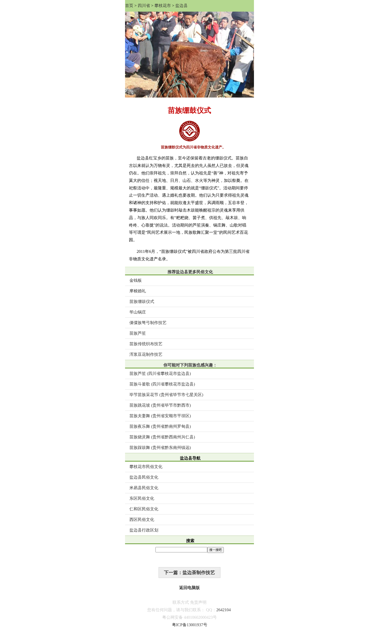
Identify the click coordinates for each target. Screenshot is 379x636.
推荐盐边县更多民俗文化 (190, 272)
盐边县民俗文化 (143, 477)
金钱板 (135, 280)
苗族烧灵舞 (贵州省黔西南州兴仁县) (162, 437)
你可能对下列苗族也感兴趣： (190, 365)
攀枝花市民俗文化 (145, 466)
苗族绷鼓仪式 (141, 301)
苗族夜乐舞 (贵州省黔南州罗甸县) (160, 426)
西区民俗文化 (141, 519)
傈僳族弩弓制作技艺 (148, 322)
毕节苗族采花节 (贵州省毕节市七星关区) (166, 394)
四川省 (144, 5)
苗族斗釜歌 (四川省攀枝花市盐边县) (162, 384)
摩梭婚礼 (137, 291)
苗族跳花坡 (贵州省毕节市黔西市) (160, 405)
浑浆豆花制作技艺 (145, 354)
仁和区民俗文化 (143, 509)
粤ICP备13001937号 (189, 625)
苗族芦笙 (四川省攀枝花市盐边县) (160, 373)
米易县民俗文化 (143, 488)
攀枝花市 (162, 5)
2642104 (223, 610)
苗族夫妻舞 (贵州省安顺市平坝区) (160, 416)
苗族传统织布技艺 (145, 344)
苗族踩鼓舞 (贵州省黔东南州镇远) (160, 447)
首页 (129, 5)
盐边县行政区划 (143, 530)
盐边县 (181, 5)
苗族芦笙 (137, 333)
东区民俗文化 (141, 498)
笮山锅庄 (137, 312)
